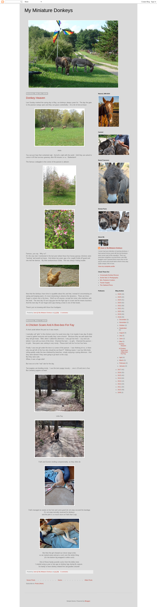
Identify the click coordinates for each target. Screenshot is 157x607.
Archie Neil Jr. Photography (109, 278)
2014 (119, 378)
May (121, 341)
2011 (119, 387)
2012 (119, 384)
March (121, 360)
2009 (119, 392)
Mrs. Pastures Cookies (107, 280)
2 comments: (64, 312)
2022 (119, 306)
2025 (119, 297)
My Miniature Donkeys (49, 10)
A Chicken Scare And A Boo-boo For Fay (50, 324)
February (122, 363)
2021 (119, 308)
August (121, 333)
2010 (119, 390)
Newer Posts (31, 580)
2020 (119, 311)
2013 (119, 381)
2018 (119, 317)
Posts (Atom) (39, 583)
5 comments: (64, 571)
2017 (119, 369)
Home (60, 580)
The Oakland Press (106, 285)
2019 (119, 314)
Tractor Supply (105, 283)
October (122, 325)
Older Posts (88, 580)
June (121, 338)
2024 (119, 300)
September (123, 328)
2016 (119, 372)
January (122, 366)
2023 (119, 303)
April (121, 357)
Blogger (87, 601)
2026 (119, 294)
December (123, 319)
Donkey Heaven (35, 97)
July (120, 336)
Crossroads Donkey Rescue (109, 275)
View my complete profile (106, 266)
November (123, 322)
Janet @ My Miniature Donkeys (111, 248)
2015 (119, 375)
